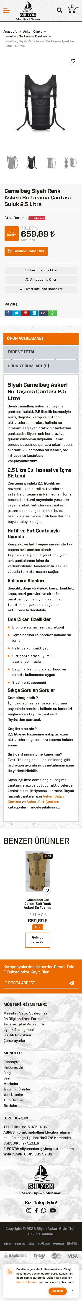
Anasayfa (10, 31)
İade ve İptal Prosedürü (23, 1024)
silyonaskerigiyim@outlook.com (47, 1149)
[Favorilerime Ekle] (73, 61)
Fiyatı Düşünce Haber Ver (43, 289)
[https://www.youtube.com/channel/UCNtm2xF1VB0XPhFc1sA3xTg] (53, 1211)
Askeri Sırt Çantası (43, 802)
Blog (7, 1073)
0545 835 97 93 (34, 1127)
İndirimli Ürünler (17, 1089)
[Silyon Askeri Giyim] (28, 10)
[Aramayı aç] (59, 11)
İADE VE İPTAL (21, 352)
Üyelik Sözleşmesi (18, 1030)
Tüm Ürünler (13, 1100)
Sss (6, 1078)
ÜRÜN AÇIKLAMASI (25, 339)
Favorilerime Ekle (43, 270)
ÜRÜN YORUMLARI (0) (28, 366)
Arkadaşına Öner (43, 279)
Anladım (57, 1291)
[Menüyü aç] (6, 10)
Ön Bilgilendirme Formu (22, 1019)
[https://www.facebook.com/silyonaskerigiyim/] (36, 1211)
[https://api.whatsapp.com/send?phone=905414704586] (43, 1211)
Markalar (10, 1084)
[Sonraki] (75, 102)
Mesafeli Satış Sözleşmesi (26, 1013)
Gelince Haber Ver (29, 251)
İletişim (10, 1106)
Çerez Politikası (26, 1282)
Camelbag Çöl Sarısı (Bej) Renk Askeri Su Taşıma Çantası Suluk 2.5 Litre (37, 907)
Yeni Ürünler (13, 1095)
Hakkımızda (13, 1067)
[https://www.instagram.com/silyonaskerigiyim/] (28, 1211)
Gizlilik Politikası (17, 1035)
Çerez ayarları (14, 1041)
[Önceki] (7, 102)
